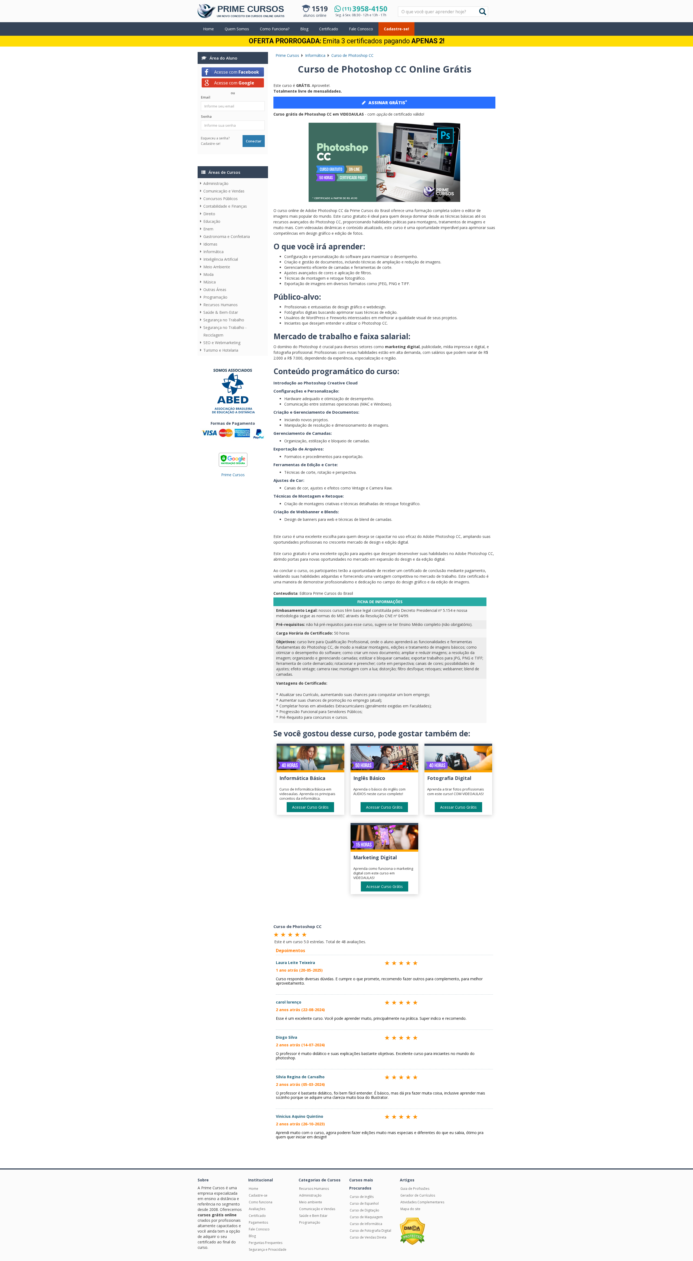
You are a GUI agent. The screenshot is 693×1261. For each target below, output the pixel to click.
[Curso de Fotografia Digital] (458, 759)
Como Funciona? (274, 28)
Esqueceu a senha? (215, 138)
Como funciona (260, 1202)
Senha (206, 116)
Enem (208, 228)
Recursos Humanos (220, 304)
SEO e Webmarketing (221, 342)
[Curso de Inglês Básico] (384, 759)
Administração (215, 183)
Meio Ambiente (216, 266)
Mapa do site (410, 1209)
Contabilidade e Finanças (225, 206)
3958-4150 (364, 8)
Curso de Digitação (364, 1210)
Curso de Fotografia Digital (370, 1230)
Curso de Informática (366, 1223)
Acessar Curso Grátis (310, 807)
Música (209, 282)
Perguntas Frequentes (265, 1242)
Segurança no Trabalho (223, 319)
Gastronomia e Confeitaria (226, 236)
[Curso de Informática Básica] (310, 759)
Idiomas (210, 244)
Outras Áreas (214, 289)
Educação (211, 221)
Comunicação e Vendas (223, 191)
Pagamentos (258, 1222)
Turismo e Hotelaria (220, 350)
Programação (215, 297)
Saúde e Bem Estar (313, 1215)
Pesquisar (398, 6)
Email (205, 97)
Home (208, 28)
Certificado (328, 28)
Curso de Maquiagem (366, 1217)
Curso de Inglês (362, 1196)
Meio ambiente (310, 1202)
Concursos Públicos (220, 198)
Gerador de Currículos (417, 1195)
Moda (208, 274)
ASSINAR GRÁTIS (387, 102)
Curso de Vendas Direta (368, 1237)
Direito (209, 213)
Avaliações (257, 1209)
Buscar (482, 11)
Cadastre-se (258, 1195)
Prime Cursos (233, 474)
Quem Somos (237, 28)
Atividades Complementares (422, 1202)
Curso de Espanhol (364, 1203)
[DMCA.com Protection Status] (412, 1231)
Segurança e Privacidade (267, 1249)
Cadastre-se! (396, 28)
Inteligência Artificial (220, 259)
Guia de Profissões (414, 1188)
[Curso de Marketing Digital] (384, 838)
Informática (213, 251)
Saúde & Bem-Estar (220, 312)
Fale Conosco (361, 28)
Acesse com (236, 72)
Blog (304, 28)
